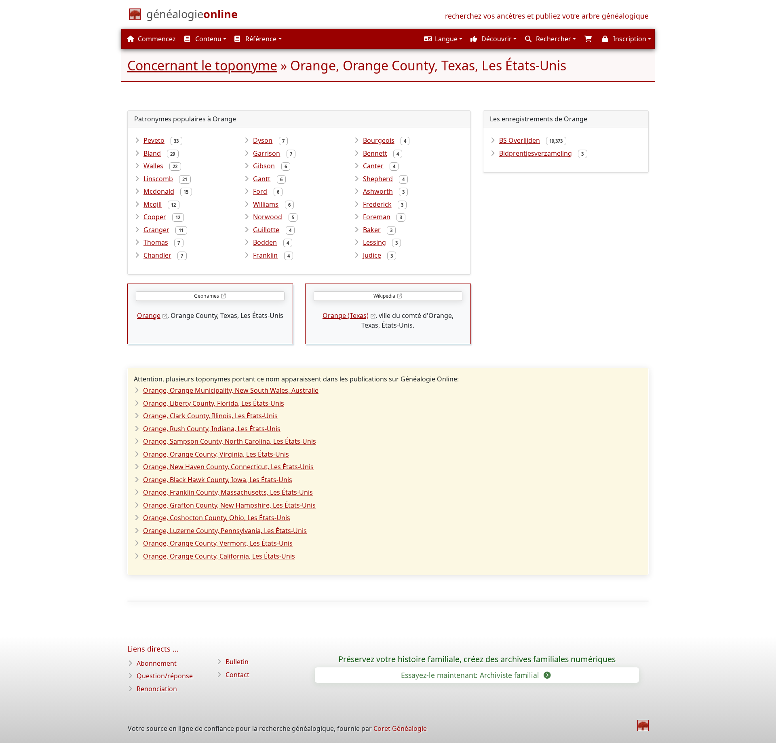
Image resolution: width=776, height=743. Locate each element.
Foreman (376, 216)
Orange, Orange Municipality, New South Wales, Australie (230, 390)
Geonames (206, 295)
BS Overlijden (519, 140)
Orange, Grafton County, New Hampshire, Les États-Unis (229, 505)
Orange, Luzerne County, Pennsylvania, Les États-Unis (225, 530)
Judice (372, 255)
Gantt (261, 178)
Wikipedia (384, 295)
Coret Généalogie (400, 728)
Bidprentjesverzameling (535, 153)
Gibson (264, 165)
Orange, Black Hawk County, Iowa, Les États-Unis (217, 479)
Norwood (267, 216)
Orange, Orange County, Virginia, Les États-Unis (216, 454)
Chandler (157, 255)
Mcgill (152, 204)
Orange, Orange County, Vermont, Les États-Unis (218, 543)
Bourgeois (378, 140)
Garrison (266, 153)
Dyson (262, 140)
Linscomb (158, 178)
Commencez (156, 38)
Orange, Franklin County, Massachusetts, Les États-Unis (228, 492)
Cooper (154, 216)
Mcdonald (158, 191)
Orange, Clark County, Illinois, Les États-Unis (210, 415)
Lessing (374, 242)
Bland (152, 153)
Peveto (153, 140)
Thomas (155, 242)
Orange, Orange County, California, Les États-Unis (219, 556)
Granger (156, 229)
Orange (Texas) (346, 315)
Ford (260, 191)
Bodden (265, 242)
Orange (148, 315)
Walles (153, 165)
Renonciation (157, 688)
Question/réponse (165, 675)
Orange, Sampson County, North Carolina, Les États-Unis (229, 441)
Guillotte (266, 229)
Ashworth (378, 191)
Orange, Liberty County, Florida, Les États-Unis (213, 403)
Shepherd (378, 178)
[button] (442, 39)
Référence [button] (260, 38)
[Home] (643, 725)
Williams (265, 204)
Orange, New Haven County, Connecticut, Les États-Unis (228, 466)
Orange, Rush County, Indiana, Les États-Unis (211, 428)
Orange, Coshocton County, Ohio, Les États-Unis (216, 517)
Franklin (265, 255)
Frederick (377, 204)
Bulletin (237, 661)
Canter (373, 165)
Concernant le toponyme (202, 65)
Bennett (375, 153)
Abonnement (157, 663)
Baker (372, 229)
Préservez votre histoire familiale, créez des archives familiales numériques (477, 659)
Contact (237, 674)
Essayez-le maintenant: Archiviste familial (471, 675)
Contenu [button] (207, 38)
